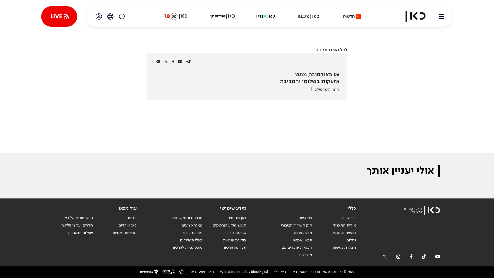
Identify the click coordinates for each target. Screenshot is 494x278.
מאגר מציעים (191, 225)
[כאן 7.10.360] (176, 16)
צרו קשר (305, 218)
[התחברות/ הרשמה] (99, 16)
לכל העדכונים (333, 49)
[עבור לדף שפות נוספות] (110, 16)
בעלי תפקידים (191, 240)
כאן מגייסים (236, 218)
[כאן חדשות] (352, 16)
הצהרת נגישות (344, 248)
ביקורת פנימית (234, 240)
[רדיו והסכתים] (265, 16)
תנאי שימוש (302, 240)
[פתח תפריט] (442, 16)
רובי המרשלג (327, 89)
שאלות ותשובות (80, 233)
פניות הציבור (192, 233)
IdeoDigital (259, 272)
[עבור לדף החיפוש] (122, 16)
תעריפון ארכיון (235, 247)
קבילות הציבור (235, 233)
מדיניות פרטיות (124, 233)
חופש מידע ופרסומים (229, 225)
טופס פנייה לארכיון (187, 248)
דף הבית (349, 218)
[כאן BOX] (309, 16)
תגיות (132, 218)
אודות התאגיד (344, 225)
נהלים (351, 240)
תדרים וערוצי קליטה (77, 225)
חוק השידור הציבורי (296, 225)
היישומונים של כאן (78, 218)
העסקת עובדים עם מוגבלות (296, 251)
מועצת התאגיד (344, 233)
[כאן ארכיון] (223, 16)
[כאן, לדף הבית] (411, 16)
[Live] (59, 16)
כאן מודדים (127, 225)
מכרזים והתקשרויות (186, 218)
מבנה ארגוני (302, 233)
